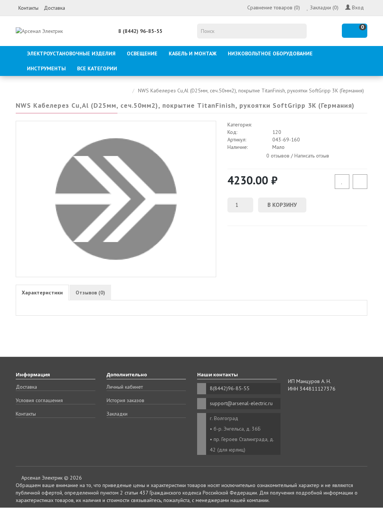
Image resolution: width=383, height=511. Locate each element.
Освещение (142, 53)
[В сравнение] (360, 181)
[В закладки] (342, 181)
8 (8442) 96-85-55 (140, 31)
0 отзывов (277, 155)
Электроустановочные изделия (71, 53)
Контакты (28, 7)
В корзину (282, 204)
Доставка (54, 7)
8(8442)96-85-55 (229, 388)
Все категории (97, 68)
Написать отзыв (311, 155)
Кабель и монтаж (193, 53)
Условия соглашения (39, 400)
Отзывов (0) (90, 292)
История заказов (125, 400)
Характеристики (42, 292)
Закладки (117, 413)
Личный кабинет (125, 386)
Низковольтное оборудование (270, 53)
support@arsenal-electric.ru (241, 403)
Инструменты (46, 68)
